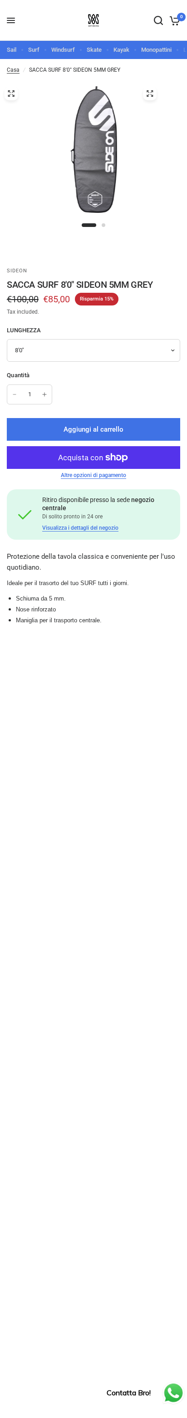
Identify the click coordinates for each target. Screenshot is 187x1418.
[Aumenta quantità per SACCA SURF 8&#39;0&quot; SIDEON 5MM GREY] (44, 394)
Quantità (18, 375)
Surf (33, 49)
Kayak (121, 49)
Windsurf (63, 49)
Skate (94, 49)
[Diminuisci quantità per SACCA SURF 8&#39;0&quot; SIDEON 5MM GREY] (14, 394)
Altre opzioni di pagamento (93, 475)
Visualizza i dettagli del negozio (80, 528)
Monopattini (156, 49)
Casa (13, 70)
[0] (173, 20)
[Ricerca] (158, 20)
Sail (11, 49)
